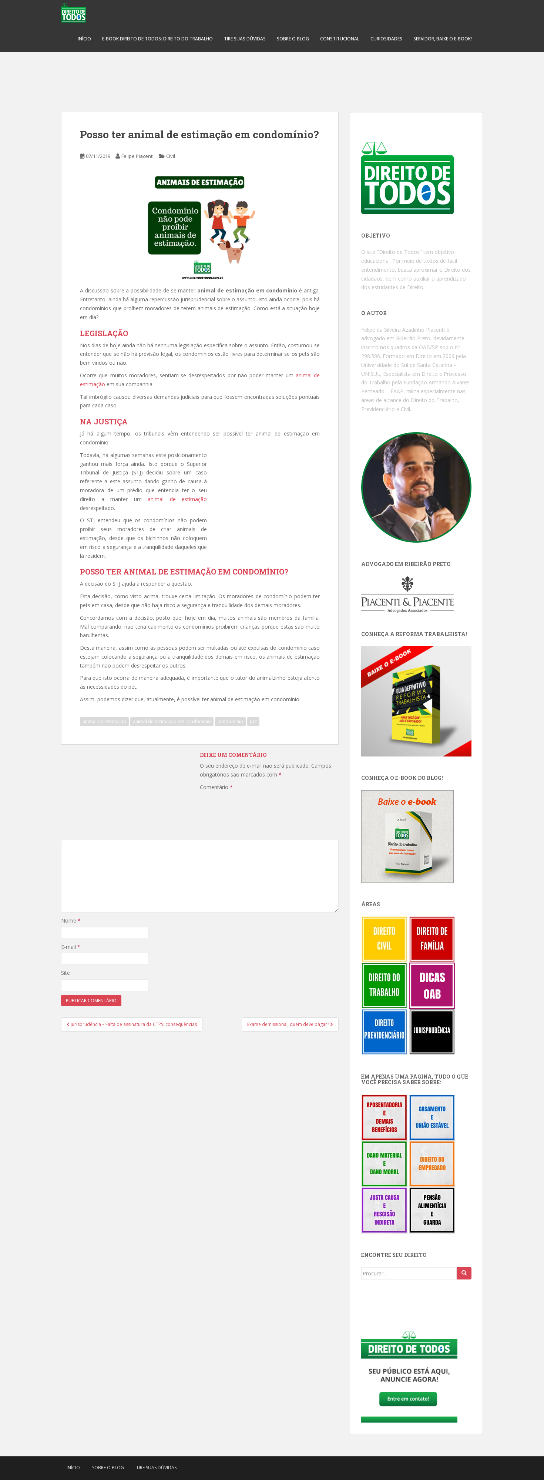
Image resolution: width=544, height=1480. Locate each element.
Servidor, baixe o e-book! (442, 39)
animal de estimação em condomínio (172, 721)
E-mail (70, 946)
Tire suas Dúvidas (245, 39)
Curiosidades (386, 39)
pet (253, 721)
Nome (71, 920)
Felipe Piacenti (137, 156)
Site (65, 972)
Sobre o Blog (293, 39)
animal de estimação (177, 499)
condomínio (230, 721)
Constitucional (339, 39)
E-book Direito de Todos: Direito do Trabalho (157, 39)
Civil (170, 156)
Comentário (216, 787)
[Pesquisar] (464, 1273)
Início (84, 39)
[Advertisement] (272, 78)
